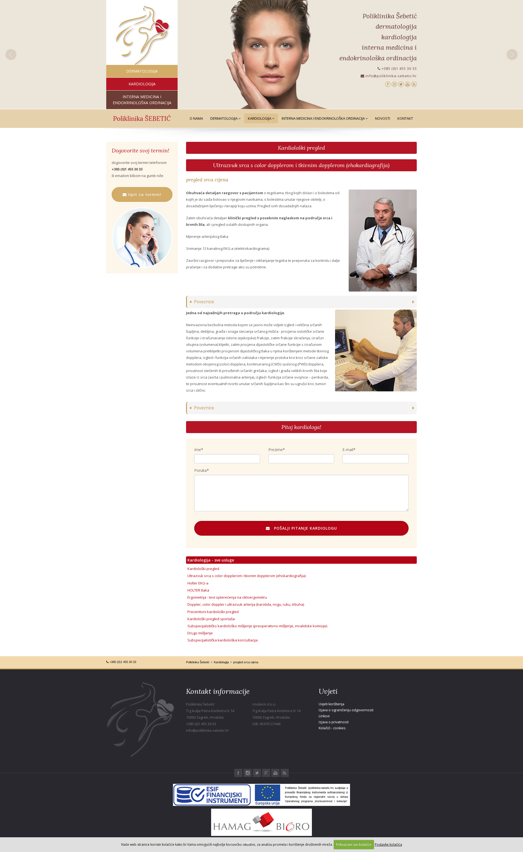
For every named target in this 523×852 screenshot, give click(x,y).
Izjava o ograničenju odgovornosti (346, 710)
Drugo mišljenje (200, 633)
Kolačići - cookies (332, 728)
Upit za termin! (144, 194)
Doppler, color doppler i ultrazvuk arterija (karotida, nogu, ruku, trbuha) (245, 604)
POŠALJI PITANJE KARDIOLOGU (303, 528)
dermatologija (142, 71)
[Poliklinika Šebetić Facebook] (388, 83)
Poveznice (204, 302)
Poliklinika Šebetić (197, 662)
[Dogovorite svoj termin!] (142, 237)
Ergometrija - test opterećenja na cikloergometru (227, 597)
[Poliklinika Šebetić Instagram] (394, 83)
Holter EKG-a (197, 583)
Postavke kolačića (388, 844)
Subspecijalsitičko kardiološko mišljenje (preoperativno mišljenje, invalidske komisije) (257, 625)
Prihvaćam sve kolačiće (354, 844)
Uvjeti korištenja (331, 704)
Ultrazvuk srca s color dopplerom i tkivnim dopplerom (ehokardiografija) (301, 165)
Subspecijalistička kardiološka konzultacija (222, 640)
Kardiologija (260, 118)
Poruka (200, 470)
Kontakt (405, 118)
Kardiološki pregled (301, 147)
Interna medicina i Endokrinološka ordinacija (324, 118)
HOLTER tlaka (198, 590)
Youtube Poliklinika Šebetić (275, 773)
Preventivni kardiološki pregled (213, 611)
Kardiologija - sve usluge (210, 560)
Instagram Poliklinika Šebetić (248, 773)
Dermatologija (224, 118)
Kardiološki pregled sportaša (211, 618)
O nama (196, 118)
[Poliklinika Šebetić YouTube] (407, 83)
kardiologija (142, 83)
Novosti (382, 118)
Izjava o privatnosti (334, 722)
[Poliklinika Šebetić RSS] (414, 83)
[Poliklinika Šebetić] (142, 35)
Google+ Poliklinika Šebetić (266, 773)
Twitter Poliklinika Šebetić (257, 773)
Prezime (275, 449)
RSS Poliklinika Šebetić (285, 773)
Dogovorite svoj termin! (140, 150)
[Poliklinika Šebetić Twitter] (401, 83)
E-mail (347, 449)
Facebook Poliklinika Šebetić (238, 773)
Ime (197, 449)
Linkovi (324, 716)
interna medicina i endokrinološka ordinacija (142, 99)
